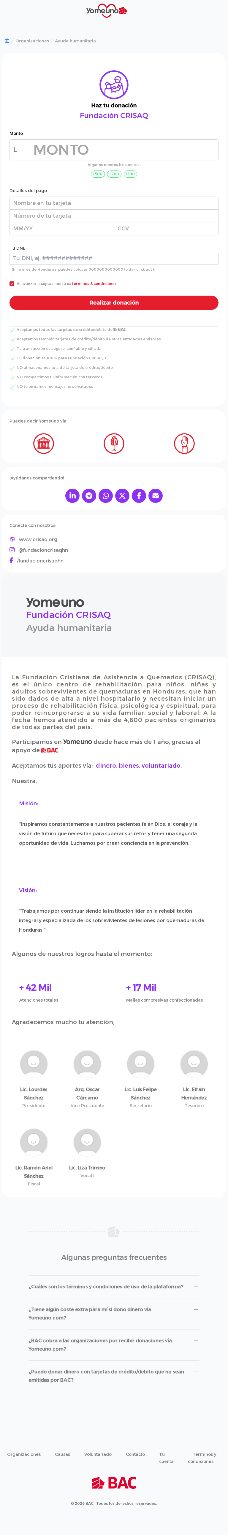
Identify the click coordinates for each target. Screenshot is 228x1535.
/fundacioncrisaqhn (40, 561)
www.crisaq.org (38, 539)
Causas (62, 1454)
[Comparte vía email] (155, 496)
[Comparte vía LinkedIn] (72, 496)
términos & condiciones (94, 283)
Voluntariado (98, 1454)
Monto (16, 133)
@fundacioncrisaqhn (43, 550)
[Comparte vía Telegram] (89, 496)
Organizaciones (32, 41)
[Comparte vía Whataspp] (106, 496)
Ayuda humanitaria (75, 41)
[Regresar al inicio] (7, 41)
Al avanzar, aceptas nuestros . (67, 283)
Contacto (135, 1454)
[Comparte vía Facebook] (139, 496)
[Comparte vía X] (122, 496)
